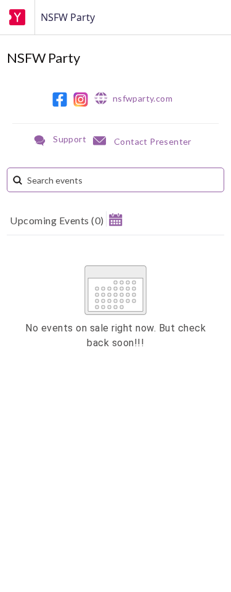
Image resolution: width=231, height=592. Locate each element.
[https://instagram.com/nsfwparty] (80, 99)
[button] (115, 219)
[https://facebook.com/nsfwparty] (59, 99)
